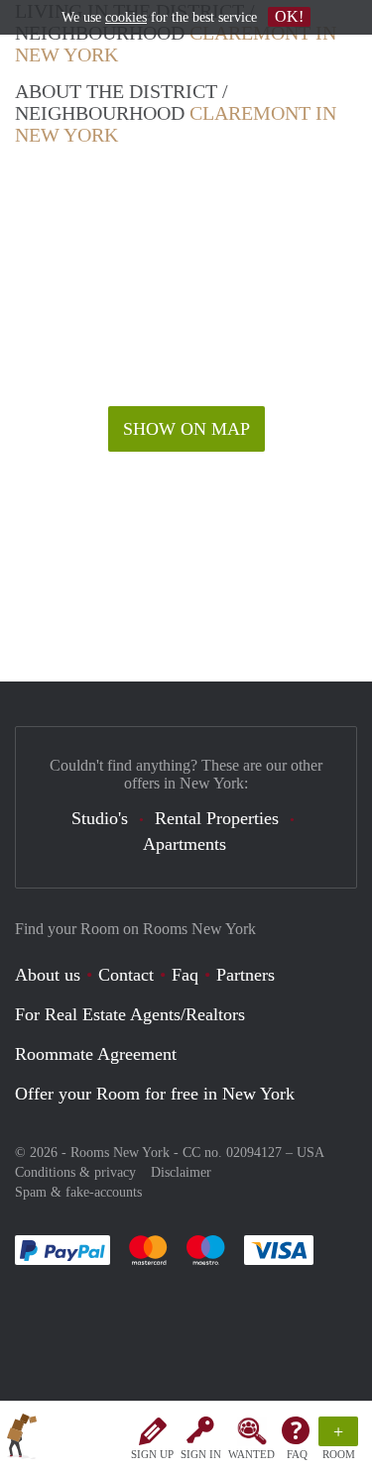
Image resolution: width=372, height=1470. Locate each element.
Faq (185, 975)
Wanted (251, 1454)
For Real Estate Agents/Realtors (130, 1014)
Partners (245, 975)
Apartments (184, 844)
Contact (126, 975)
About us (47, 975)
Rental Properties (217, 818)
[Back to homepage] (22, 1439)
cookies (126, 17)
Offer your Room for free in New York (155, 1093)
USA (310, 1152)
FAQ (297, 1454)
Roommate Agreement (96, 1054)
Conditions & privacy (75, 1172)
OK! (289, 16)
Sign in (201, 1454)
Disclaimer (181, 1172)
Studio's (99, 818)
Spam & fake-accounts (78, 1192)
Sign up (152, 1454)
